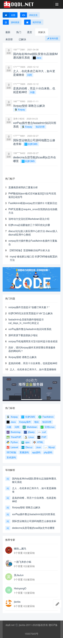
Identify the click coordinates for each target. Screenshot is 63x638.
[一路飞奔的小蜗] (8, 563)
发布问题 (53, 38)
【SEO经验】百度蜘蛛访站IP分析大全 (29, 250)
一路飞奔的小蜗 (22, 561)
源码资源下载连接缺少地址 (23, 335)
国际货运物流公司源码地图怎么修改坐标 (34, 521)
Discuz (29, 447)
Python (14, 442)
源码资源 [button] (15, 22)
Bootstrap (15, 432)
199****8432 (19, 153)
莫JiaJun (19, 575)
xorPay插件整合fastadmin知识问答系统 (29, 329)
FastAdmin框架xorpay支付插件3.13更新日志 (32, 203)
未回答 (9, 39)
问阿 (29, 74)
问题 (32, 92)
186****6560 (19, 101)
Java (38, 57)
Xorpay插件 (25, 421)
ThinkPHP (15, 437)
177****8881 (19, 135)
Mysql (51, 447)
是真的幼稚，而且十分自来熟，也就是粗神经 (32, 363)
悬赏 (29, 32)
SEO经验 (11, 452)
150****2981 (19, 49)
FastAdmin (48, 416)
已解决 (22, 39)
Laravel (14, 447)
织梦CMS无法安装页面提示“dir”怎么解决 (30, 313)
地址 (36, 421)
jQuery (31, 432)
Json (38, 447)
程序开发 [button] (37, 22)
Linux (31, 437)
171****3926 (19, 66)
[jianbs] (8, 603)
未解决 (41, 32)
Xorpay (21, 109)
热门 (18, 32)
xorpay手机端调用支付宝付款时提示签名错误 (33, 341)
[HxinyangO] (8, 590)
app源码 (36, 452)
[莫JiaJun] (8, 576)
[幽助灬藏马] (8, 550)
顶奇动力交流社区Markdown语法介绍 (28, 218)
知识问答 (40, 126)
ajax (27, 442)
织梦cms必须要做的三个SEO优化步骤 (29, 225)
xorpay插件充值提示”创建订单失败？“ (29, 307)
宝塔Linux (49, 427)
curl (43, 432)
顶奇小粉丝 (18, 118)
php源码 (48, 452)
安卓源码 (11, 457)
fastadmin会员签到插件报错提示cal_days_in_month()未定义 (26, 321)
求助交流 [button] (33, 14)
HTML (39, 442)
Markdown (31, 427)
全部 (13, 14)
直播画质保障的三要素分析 (23, 187)
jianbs (17, 601)
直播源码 (24, 452)
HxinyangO (20, 588)
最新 (7, 32)
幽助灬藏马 (20, 548)
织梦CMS (32, 144)
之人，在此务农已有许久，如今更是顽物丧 (33, 369)
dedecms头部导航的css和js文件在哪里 (33, 528)
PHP (43, 437)
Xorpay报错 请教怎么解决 (22, 357)
